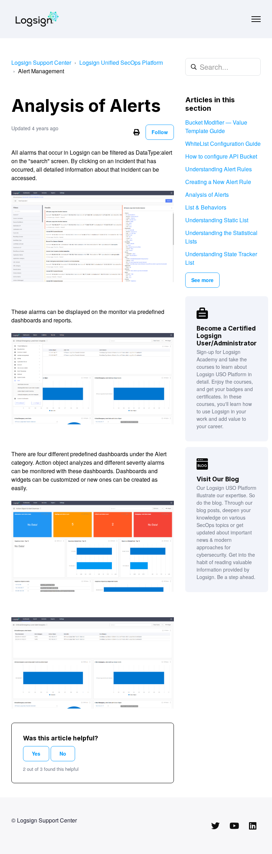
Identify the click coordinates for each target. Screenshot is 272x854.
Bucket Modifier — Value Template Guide (216, 126)
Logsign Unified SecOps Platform (121, 62)
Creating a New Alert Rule (218, 182)
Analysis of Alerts (207, 194)
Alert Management (41, 71)
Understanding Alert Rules (218, 169)
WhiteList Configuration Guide (223, 143)
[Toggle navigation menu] (256, 19)
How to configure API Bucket (221, 156)
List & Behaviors (205, 207)
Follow (160, 132)
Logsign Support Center (41, 62)
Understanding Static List (216, 220)
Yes (36, 753)
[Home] (37, 19)
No (63, 753)
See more (202, 279)
